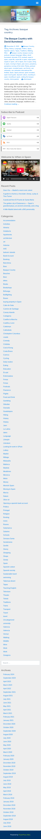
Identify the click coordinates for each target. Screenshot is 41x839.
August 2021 (8, 695)
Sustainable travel (10, 574)
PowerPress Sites (24, 835)
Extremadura (8, 376)
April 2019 (7, 791)
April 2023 (7, 681)
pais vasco (25, 64)
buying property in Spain (12, 302)
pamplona (33, 64)
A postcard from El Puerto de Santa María (18, 200)
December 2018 (9, 805)
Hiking (6, 48)
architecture (7, 238)
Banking (6, 259)
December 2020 (9, 724)
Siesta (5, 560)
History (11, 48)
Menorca (6, 475)
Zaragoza (6, 655)
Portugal (6, 510)
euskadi (24, 57)
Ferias (5, 379)
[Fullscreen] (37, 179)
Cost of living (8, 348)
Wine (6, 53)
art (4, 242)
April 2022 (7, 688)
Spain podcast (19, 72)
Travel (5, 613)
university (6, 623)
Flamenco (7, 390)
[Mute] (34, 179)
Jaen (5, 425)
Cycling (6, 358)
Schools (6, 535)
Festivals (6, 386)
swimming (7, 577)
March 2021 (7, 713)
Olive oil (6, 500)
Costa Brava (8, 351)
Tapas (17, 51)
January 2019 (8, 802)
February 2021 (8, 717)
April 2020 (7, 749)
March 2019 (7, 794)
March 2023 (7, 685)
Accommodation (9, 220)
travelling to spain (14, 77)
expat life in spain (21, 59)
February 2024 (8, 674)
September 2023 (9, 678)
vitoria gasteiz (14, 79)
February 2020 (8, 756)
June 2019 (7, 784)
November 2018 (9, 809)
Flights (5, 394)
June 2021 (7, 703)
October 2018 (8, 812)
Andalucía (7, 231)
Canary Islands (9, 312)
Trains (5, 606)
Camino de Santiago (11, 309)
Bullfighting (7, 295)
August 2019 (8, 777)
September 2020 (9, 731)
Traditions (23, 51)
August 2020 (8, 734)
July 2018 (7, 823)
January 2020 (8, 759)
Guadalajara (8, 411)
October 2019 (8, 770)
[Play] (4, 179)
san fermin (26, 68)
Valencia (6, 627)
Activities (6, 224)
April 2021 (7, 710)
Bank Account (8, 256)
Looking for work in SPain (12, 447)
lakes (5, 432)
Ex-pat (5, 372)
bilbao (25, 55)
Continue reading (11, 104)
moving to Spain (15, 64)
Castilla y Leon (8, 323)
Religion (6, 514)
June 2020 (7, 741)
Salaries (6, 531)
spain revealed (29, 72)
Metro (5, 478)
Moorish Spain (8, 485)
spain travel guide (10, 75)
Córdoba (6, 344)
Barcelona (7, 263)
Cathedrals (7, 330)
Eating (5, 365)
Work (5, 648)
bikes (5, 280)
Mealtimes (7, 471)
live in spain (28, 61)
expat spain (32, 59)
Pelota (27, 66)
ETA (19, 57)
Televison (6, 591)
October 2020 (8, 727)
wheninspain (27, 79)
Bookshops (7, 288)
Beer (5, 277)
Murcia (5, 493)
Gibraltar (6, 404)
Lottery (5, 450)
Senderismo (7, 542)
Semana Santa (8, 538)
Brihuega (6, 291)
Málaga (6, 457)
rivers (5, 521)
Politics (24, 48)
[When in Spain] (20, 14)
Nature (5, 496)
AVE (5, 249)
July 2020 (7, 738)
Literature (6, 443)
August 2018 (8, 819)
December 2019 (9, 763)
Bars (5, 266)
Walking (30, 51)
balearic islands (9, 252)
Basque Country (28, 46)
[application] (20, 170)
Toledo (5, 599)
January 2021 (8, 720)
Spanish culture (9, 51)
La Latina (6, 429)
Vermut (6, 634)
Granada (6, 408)
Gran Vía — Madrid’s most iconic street (17, 190)
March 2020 (7, 752)
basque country (17, 53)
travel (5, 616)
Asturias (6, 245)
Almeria (6, 227)
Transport (6, 609)
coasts (5, 337)
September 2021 (9, 692)
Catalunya (7, 326)
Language (18, 48)
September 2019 (9, 773)
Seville (5, 546)
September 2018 (9, 816)
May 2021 (7, 706)
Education (7, 369)
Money (5, 482)
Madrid (5, 454)
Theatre (6, 595)
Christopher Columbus (11, 333)
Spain (29, 48)
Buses (5, 298)
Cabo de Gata (8, 305)
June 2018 (7, 826)
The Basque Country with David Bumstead (18, 40)
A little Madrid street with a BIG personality (19, 209)
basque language (16, 55)
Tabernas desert (9, 581)
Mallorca (6, 464)
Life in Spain (19, 61)
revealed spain (18, 68)
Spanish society (9, 570)
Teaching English (9, 588)
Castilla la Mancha (10, 319)
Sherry (5, 549)
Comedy (6, 341)
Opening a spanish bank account (15, 503)
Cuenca (6, 355)
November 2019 (9, 766)
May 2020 (7, 745)
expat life (12, 59)
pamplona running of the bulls (14, 66)
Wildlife (6, 641)
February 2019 (8, 798)
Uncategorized (8, 620)
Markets (6, 468)
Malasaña (7, 461)
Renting (6, 517)
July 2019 (7, 780)
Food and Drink (9, 397)
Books (5, 284)
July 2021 (7, 699)
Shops (5, 556)
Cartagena (7, 316)
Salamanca (7, 528)
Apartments (7, 235)
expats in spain (9, 61)
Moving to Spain (9, 489)
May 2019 (7, 787)
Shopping (7, 553)
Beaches (6, 273)
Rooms (6, 524)
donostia (14, 57)
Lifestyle (6, 439)
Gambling (7, 401)
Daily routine (8, 362)
